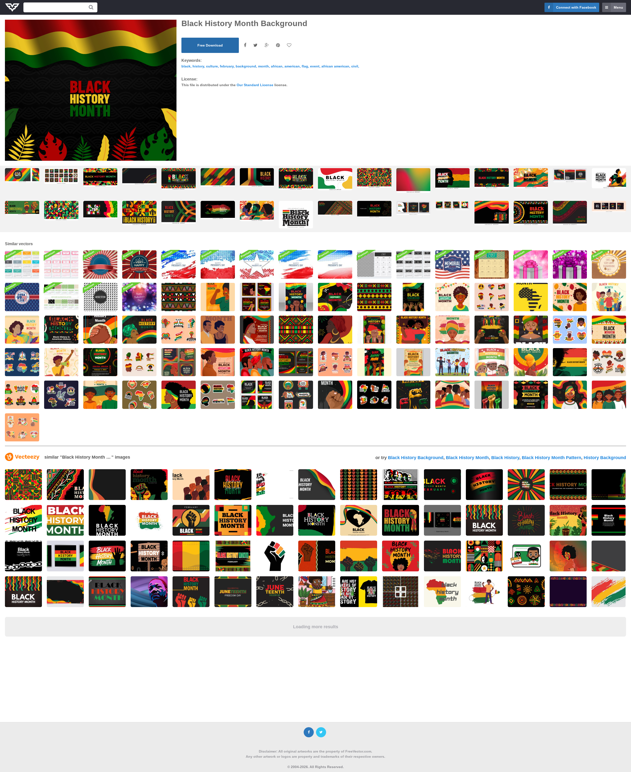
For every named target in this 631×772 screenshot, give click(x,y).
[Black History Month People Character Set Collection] (452, 362)
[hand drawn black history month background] (570, 213)
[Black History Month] (570, 395)
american (292, 66)
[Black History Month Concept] (570, 297)
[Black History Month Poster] (218, 297)
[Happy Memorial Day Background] (452, 264)
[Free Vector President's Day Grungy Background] (178, 264)
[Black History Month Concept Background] (22, 330)
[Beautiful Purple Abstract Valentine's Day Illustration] (139, 297)
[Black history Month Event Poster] (413, 297)
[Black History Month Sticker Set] (22, 362)
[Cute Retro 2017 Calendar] (491, 264)
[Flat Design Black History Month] (452, 297)
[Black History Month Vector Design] (531, 297)
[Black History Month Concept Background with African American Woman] (570, 362)
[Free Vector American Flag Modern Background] (296, 264)
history (198, 66)
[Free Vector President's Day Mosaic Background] (257, 264)
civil (354, 66)
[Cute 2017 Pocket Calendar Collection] (413, 264)
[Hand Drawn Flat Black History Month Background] (335, 297)
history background (605, 457)
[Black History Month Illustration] (609, 297)
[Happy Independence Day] (22, 297)
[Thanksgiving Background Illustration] (609, 264)
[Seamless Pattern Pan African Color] (178, 297)
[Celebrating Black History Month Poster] (335, 330)
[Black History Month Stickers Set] (374, 395)
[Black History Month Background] (139, 330)
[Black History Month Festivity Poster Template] (531, 395)
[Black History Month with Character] (413, 330)
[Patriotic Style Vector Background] (100, 264)
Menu (618, 7)
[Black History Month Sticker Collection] (570, 330)
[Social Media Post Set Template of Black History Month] (257, 297)
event (314, 66)
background (246, 66)
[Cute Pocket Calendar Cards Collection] (61, 264)
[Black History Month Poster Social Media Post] (178, 362)
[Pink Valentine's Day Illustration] (531, 264)
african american (335, 66)
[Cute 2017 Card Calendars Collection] (61, 297)
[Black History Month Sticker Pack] (609, 362)
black (186, 66)
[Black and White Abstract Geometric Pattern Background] (100, 297)
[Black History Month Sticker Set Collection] (491, 297)
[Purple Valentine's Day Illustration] (570, 264)
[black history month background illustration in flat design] (531, 213)
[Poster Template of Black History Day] (374, 330)
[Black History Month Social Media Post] (257, 395)
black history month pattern (551, 457)
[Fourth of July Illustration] (139, 264)
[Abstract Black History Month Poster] (100, 362)
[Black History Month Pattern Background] (374, 297)
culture (212, 66)
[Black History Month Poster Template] (296, 297)
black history (505, 457)
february (227, 66)
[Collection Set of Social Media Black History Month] (296, 362)
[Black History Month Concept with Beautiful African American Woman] (531, 362)
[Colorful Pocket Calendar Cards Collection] (22, 264)
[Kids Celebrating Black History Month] (609, 395)
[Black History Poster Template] (335, 395)
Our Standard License (255, 85)
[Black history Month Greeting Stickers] (178, 330)
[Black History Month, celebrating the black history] (257, 177)
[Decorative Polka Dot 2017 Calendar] (374, 264)
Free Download (210, 45)
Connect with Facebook (576, 7)
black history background (415, 457)
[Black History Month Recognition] (218, 330)
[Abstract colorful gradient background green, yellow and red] (413, 180)
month (263, 66)
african (276, 66)
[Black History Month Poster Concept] (61, 362)
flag (305, 66)
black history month (467, 457)
